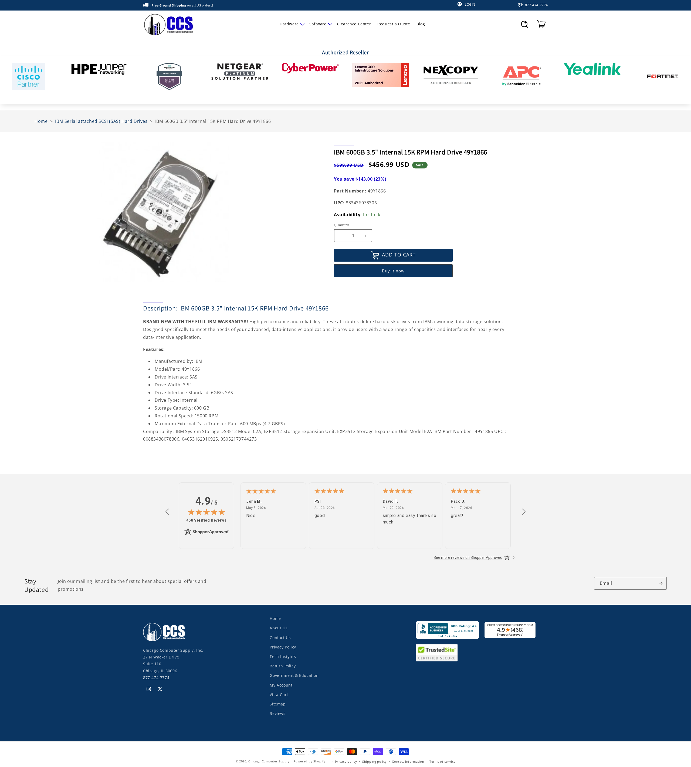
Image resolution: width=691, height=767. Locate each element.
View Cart (279, 694)
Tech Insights (283, 656)
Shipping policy (374, 761)
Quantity (341, 225)
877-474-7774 (156, 677)
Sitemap (278, 703)
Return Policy (283, 665)
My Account (281, 684)
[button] (291, 24)
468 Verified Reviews (206, 520)
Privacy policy (346, 761)
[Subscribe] (660, 583)
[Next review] (524, 512)
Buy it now (393, 270)
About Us (278, 627)
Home (275, 618)
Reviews (277, 713)
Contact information (408, 761)
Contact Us (280, 637)
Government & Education (294, 675)
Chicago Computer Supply (268, 761)
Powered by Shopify (309, 761)
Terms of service (442, 761)
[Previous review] (167, 512)
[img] (206, 511)
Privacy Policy (283, 646)
